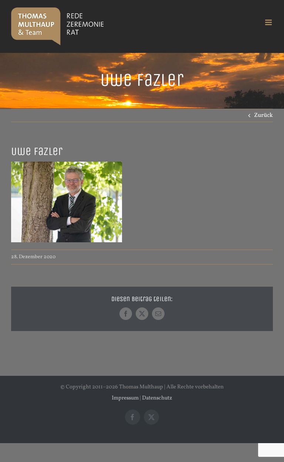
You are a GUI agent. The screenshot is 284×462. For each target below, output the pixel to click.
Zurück (263, 115)
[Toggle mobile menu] (269, 22)
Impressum (125, 398)
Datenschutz (157, 398)
